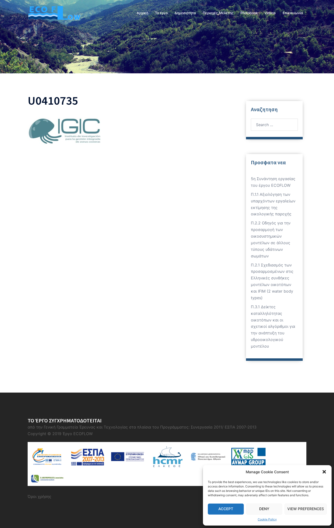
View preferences (305, 508)
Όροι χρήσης (39, 496)
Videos (270, 13)
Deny (264, 508)
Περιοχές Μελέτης (218, 13)
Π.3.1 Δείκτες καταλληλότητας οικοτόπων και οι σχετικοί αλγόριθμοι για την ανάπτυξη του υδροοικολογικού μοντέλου (273, 326)
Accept (225, 508)
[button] (324, 471)
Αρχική (142, 13)
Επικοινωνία (293, 13)
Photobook (249, 13)
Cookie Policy (267, 519)
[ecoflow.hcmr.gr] (54, 12)
